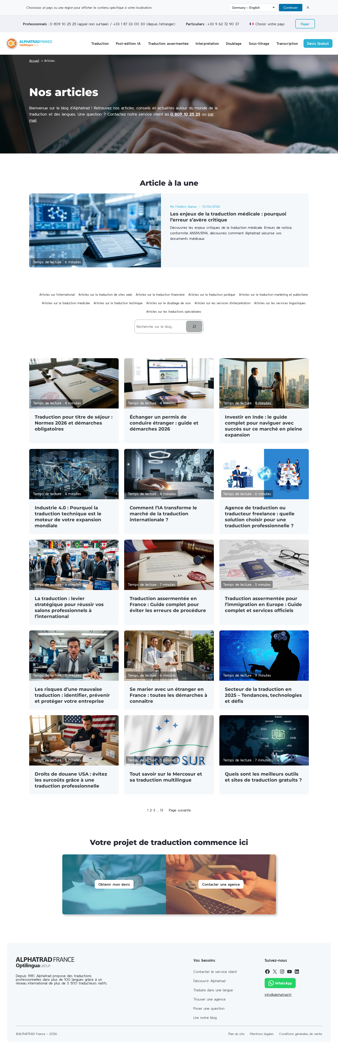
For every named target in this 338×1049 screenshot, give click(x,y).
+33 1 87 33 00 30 (129, 24)
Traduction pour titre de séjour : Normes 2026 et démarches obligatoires (73, 423)
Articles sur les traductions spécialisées (173, 311)
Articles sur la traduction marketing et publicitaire (273, 294)
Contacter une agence (221, 884)
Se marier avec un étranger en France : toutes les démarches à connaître (168, 695)
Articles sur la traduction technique (118, 303)
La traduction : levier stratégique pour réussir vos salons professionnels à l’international (69, 607)
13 (161, 810)
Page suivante (180, 810)
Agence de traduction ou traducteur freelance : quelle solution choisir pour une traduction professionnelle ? (260, 516)
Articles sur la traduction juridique (211, 294)
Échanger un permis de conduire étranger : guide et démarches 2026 (164, 423)
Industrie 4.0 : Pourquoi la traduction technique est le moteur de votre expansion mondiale (68, 516)
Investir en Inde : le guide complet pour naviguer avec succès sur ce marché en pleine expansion (263, 426)
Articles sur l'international (57, 294)
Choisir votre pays (270, 24)
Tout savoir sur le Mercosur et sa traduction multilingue (166, 777)
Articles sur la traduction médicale (66, 303)
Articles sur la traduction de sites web (105, 294)
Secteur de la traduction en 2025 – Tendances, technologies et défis (263, 695)
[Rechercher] (194, 326)
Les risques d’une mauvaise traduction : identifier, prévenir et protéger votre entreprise (72, 695)
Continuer (291, 7)
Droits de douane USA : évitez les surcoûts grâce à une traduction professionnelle (71, 780)
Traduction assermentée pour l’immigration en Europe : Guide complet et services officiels (263, 604)
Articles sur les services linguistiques (280, 303)
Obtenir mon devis (114, 884)
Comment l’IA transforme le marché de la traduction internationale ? (163, 513)
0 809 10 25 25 (63, 24)
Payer (305, 24)
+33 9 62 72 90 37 (223, 24)
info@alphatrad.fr (278, 994)
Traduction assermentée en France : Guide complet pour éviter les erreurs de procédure (168, 604)
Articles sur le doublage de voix (168, 303)
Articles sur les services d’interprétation (222, 303)
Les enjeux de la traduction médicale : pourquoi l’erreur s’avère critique (228, 217)
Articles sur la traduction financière (160, 294)
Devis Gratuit (318, 43)
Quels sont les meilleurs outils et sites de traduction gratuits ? (263, 777)
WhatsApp (283, 983)
